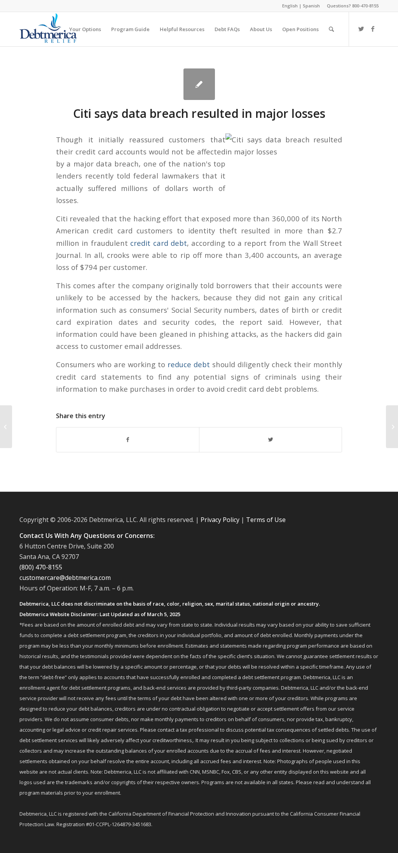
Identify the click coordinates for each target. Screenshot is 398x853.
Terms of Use (266, 519)
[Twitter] (361, 29)
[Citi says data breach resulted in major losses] (199, 84)
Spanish (311, 6)
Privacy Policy (220, 519)
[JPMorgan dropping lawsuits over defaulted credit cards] (6, 426)
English (290, 6)
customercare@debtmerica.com (65, 577)
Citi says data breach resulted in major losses (199, 113)
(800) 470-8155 (40, 567)
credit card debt (158, 243)
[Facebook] (373, 29)
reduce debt (189, 364)
